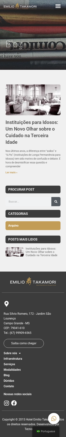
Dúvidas (9, 380)
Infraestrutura (13, 358)
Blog (7, 375)
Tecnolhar (31, 429)
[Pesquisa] (55, 201)
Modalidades (12, 369)
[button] (58, 6)
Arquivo (13, 225)
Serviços (9, 364)
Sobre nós (10, 353)
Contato (9, 386)
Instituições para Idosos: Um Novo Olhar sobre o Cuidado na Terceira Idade (41, 252)
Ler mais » (11, 172)
